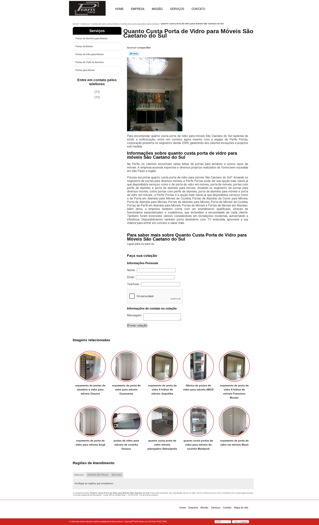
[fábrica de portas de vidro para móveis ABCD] (198, 366)
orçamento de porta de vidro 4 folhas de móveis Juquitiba (162, 389)
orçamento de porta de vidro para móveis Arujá (90, 442)
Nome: (132, 270)
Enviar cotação (137, 325)
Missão (157, 9)
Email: (131, 277)
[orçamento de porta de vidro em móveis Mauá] (234, 421)
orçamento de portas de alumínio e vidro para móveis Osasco (90, 389)
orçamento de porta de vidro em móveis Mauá (234, 442)
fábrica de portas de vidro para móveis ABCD (198, 387)
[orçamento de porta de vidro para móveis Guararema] (126, 366)
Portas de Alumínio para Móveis (91, 38)
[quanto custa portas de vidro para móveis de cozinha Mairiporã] (198, 421)
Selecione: (79, 475)
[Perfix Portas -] (90, 7)
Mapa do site (241, 507)
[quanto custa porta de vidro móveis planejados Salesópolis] (162, 421)
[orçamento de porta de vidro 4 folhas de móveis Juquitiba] (162, 366)
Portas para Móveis (85, 70)
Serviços (177, 9)
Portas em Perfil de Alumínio (90, 62)
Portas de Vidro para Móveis (90, 54)
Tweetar (134, 53)
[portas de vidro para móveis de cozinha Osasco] (126, 421)
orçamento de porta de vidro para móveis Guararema (126, 389)
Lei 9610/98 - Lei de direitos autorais (143, 495)
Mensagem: (135, 315)
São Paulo (117, 475)
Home (119, 9)
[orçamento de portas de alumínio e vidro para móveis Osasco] (90, 366)
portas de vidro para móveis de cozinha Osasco (126, 444)
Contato (198, 9)
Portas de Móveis (84, 46)
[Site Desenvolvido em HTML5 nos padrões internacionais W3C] (223, 521)
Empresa (137, 9)
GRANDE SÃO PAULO (97, 475)
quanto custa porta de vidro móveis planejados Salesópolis (162, 444)
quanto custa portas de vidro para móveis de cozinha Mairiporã (198, 444)
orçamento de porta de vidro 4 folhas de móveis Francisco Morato (234, 391)
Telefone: (134, 284)
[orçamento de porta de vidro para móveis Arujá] (90, 421)
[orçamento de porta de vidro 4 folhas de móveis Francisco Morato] (234, 366)
